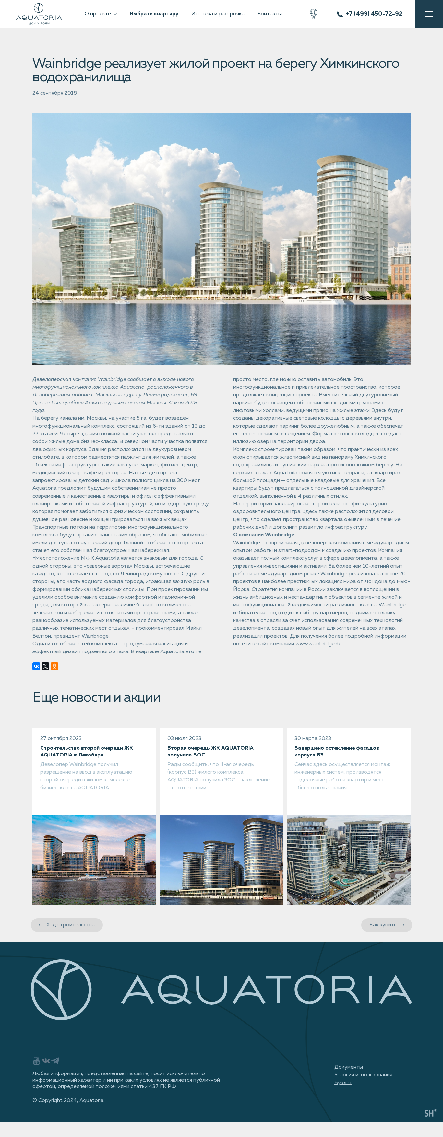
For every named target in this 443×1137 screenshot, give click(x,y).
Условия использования (363, 1075)
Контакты (269, 14)
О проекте (98, 14)
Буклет (343, 1082)
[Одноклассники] (54, 666)
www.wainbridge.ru (317, 644)
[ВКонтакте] (36, 666)
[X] (45, 666)
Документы (348, 1067)
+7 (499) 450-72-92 (374, 14)
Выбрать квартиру (154, 14)
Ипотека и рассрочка (218, 14)
